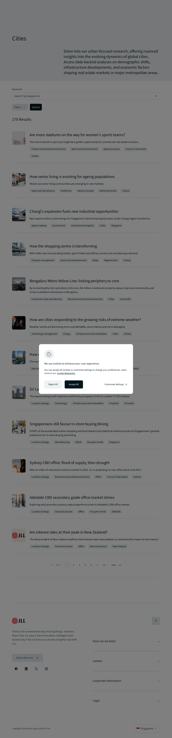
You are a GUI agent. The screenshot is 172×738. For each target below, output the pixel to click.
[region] (86, 369)
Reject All (53, 384)
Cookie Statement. (66, 373)
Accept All (74, 384)
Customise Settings (116, 384)
